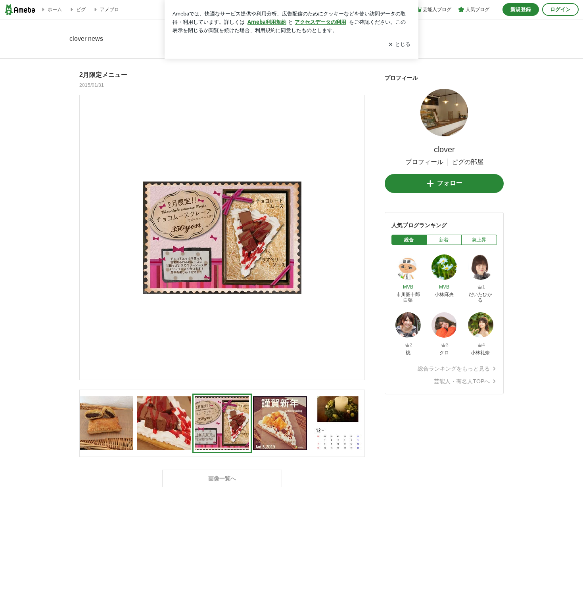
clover (444, 149)
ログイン (560, 9)
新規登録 (520, 9)
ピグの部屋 (467, 162)
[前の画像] (87, 237)
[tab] (409, 240)
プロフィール (424, 162)
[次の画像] (356, 237)
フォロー (449, 183)
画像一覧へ (222, 478)
